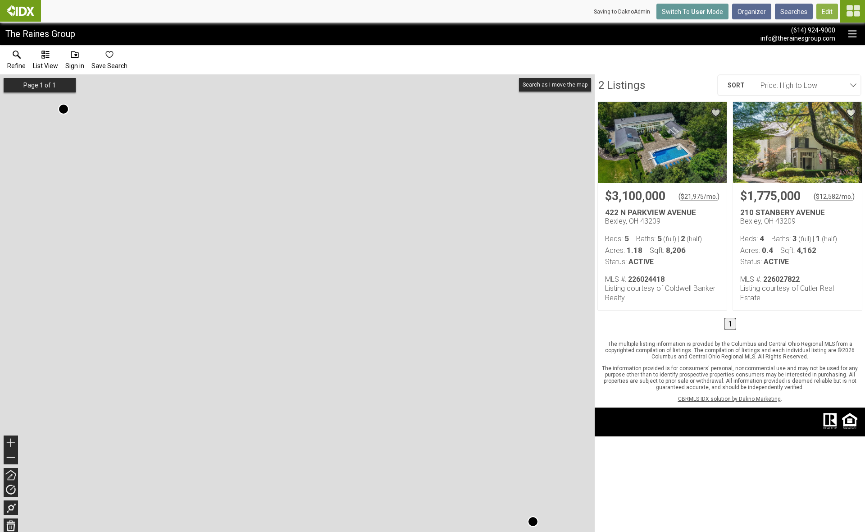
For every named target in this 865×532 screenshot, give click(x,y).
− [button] (11, 458)
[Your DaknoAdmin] (20, 11)
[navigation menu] (852, 11)
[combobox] (805, 85)
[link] (16, 61)
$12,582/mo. (834, 196)
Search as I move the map (555, 85)
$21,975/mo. (699, 196)
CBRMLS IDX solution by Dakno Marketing (729, 399)
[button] (45, 61)
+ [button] (11, 443)
